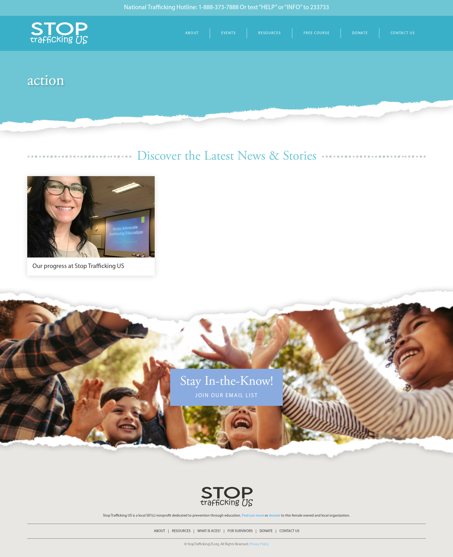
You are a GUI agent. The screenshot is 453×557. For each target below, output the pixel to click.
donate (274, 516)
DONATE (360, 33)
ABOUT (192, 33)
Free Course (317, 33)
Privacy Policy (259, 544)
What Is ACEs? (209, 531)
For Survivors (240, 531)
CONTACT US (403, 33)
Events (228, 33)
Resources (269, 33)
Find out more (253, 516)
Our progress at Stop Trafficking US (78, 266)
